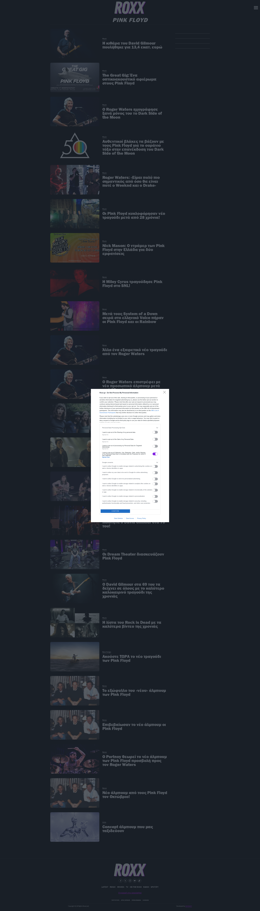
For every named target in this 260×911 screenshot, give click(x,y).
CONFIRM (115, 511)
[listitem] (130, 428)
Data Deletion (118, 518)
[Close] (165, 393)
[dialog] (130, 455)
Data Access (130, 518)
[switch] (155, 432)
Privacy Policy (141, 518)
